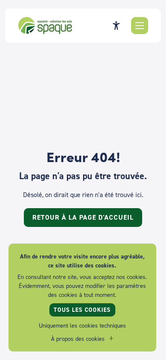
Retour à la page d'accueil (83, 217)
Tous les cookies (82, 310)
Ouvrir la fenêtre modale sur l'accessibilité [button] (116, 25)
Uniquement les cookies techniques (82, 325)
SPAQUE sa (45, 25)
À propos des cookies (78, 338)
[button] (139, 25)
